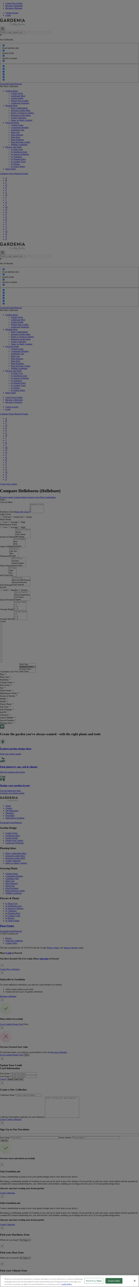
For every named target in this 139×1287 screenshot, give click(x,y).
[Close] (135, 1281)
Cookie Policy (66, 1284)
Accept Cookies (114, 1281)
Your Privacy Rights (94, 1281)
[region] (69, 1281)
